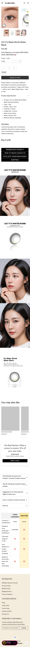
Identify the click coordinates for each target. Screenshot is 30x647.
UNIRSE (23, 628)
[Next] (26, 17)
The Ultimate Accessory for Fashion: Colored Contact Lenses (14, 477)
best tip (5, 506)
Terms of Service (7, 594)
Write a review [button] (15, 460)
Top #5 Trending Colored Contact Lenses (14, 485)
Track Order (5, 605)
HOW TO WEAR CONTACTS (14, 153)
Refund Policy (6, 588)
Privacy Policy (6, 586)
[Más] (14, 68)
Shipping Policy (7, 591)
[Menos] (4, 68)
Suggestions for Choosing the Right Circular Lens (13, 493)
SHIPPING (15, 160)
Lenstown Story (7, 611)
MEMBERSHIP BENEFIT (15, 150)
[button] (2, 3)
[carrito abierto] (28, 3)
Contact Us (5, 614)
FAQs (3, 602)
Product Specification (8, 96)
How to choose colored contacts (14, 500)
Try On (4, 72)
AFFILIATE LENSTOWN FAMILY (15, 156)
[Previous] (3, 17)
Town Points (6, 608)
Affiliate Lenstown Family (10, 583)
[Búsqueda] (24, 3)
